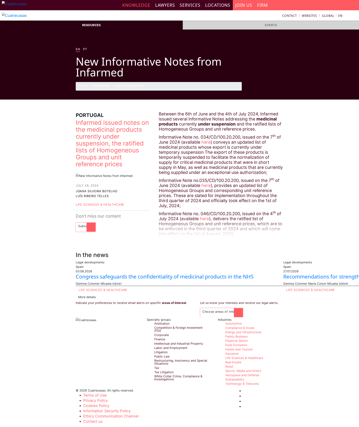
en (78, 49)
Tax (156, 367)
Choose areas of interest (221, 311)
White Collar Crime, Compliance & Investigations (178, 378)
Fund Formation (236, 345)
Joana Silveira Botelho (96, 191)
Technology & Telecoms (242, 383)
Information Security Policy (107, 411)
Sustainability (234, 379)
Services (190, 5)
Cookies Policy (96, 405)
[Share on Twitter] (264, 90)
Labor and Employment (170, 347)
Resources (91, 25)
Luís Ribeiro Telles (92, 196)
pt (85, 49)
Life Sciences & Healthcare (100, 204)
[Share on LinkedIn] (272, 90)
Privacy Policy (95, 400)
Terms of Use (95, 395)
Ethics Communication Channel (111, 416)
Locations (217, 5)
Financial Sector (236, 340)
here (206, 142)
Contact (289, 16)
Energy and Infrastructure (243, 332)
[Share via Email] (279, 90)
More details (87, 297)
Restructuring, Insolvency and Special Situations (180, 362)
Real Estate (233, 362)
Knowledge (101, 86)
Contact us (92, 421)
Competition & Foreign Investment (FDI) (178, 329)
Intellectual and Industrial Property (178, 343)
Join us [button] (243, 5)
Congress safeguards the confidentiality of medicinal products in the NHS (165, 276)
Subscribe (85, 226)
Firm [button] (262, 5)
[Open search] (354, 16)
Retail (229, 366)
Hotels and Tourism (239, 349)
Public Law (162, 356)
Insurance (232, 353)
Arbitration (161, 323)
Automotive (233, 323)
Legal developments (130, 86)
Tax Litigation (164, 372)
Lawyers (165, 5)
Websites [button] (309, 16)
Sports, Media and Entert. (243, 370)
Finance (159, 339)
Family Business (236, 336)
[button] (332, 16)
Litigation (161, 352)
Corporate (161, 334)
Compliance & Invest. (240, 327)
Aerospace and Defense (242, 375)
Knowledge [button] (136, 5)
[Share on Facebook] (257, 90)
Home (83, 86)
